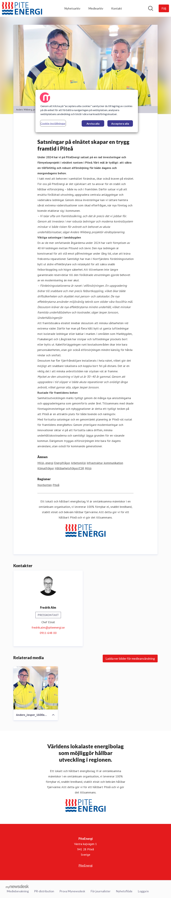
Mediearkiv (95, 8)
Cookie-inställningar (53, 123)
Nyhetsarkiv (72, 8)
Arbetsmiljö (78, 463)
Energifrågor (62, 463)
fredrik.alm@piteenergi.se (48, 627)
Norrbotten (44, 485)
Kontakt (116, 8)
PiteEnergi (85, 865)
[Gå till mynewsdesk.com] (17, 886)
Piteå (56, 485)
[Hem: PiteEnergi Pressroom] (22, 8)
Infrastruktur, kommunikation (105, 463)
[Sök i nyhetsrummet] (150, 8)
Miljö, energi (45, 463)
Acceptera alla (120, 123)
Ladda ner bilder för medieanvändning (130, 658)
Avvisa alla (93, 123)
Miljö (88, 468)
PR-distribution (44, 891)
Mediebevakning (18, 891)
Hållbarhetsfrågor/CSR (69, 468)
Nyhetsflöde (124, 891)
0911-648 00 (48, 633)
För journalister (101, 891)
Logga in (143, 891)
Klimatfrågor (45, 468)
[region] (86, 111)
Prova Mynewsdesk (72, 891)
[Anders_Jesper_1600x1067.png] (35, 688)
